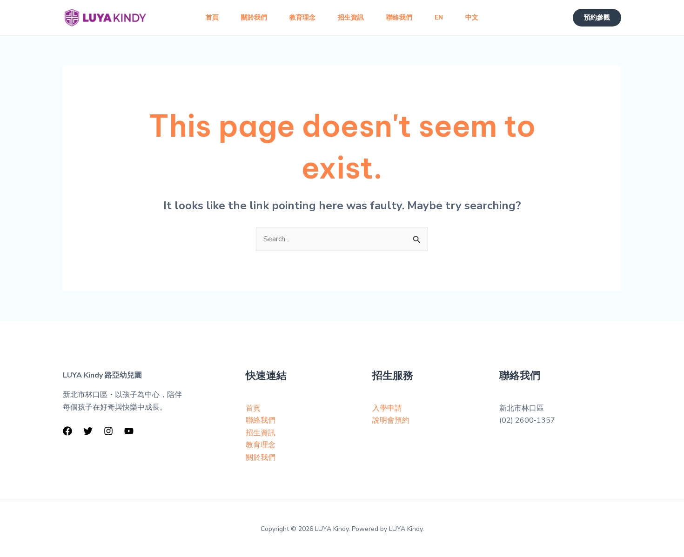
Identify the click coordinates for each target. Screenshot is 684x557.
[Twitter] (88, 431)
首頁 (253, 408)
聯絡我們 (260, 420)
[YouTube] (129, 431)
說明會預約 (390, 420)
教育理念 (260, 445)
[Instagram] (108, 431)
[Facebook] (67, 431)
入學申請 (387, 408)
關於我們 (260, 457)
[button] (597, 18)
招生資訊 (260, 433)
